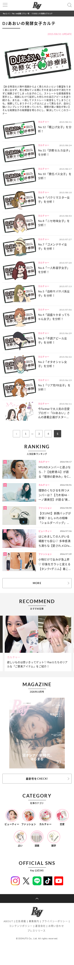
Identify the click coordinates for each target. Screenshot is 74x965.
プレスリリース (36, 930)
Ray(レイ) (6, 13)
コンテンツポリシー (21, 926)
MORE (37, 583)
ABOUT (8, 921)
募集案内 (34, 921)
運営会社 (40, 926)
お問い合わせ (56, 926)
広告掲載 (21, 921)
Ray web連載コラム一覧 (21, 13)
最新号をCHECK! (37, 778)
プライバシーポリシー (55, 921)
